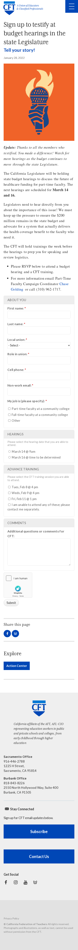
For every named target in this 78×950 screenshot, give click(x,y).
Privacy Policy (11, 918)
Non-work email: (20, 385)
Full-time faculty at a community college (39, 415)
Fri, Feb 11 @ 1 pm (24, 499)
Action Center (16, 666)
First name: (16, 308)
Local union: (17, 340)
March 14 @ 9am (23, 451)
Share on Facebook (7, 633)
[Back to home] (24, 8)
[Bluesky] (35, 882)
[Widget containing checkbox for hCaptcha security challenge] (18, 585)
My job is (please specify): (27, 401)
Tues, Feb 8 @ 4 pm (24, 487)
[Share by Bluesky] (15, 633)
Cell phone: (16, 370)
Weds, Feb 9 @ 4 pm (25, 493)
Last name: (16, 324)
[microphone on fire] (39, 102)
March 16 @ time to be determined (36, 457)
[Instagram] (15, 882)
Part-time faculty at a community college (40, 409)
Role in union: (18, 354)
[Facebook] (6, 882)
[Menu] (71, 6)
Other (15, 420)
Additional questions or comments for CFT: (35, 533)
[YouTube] (25, 882)
